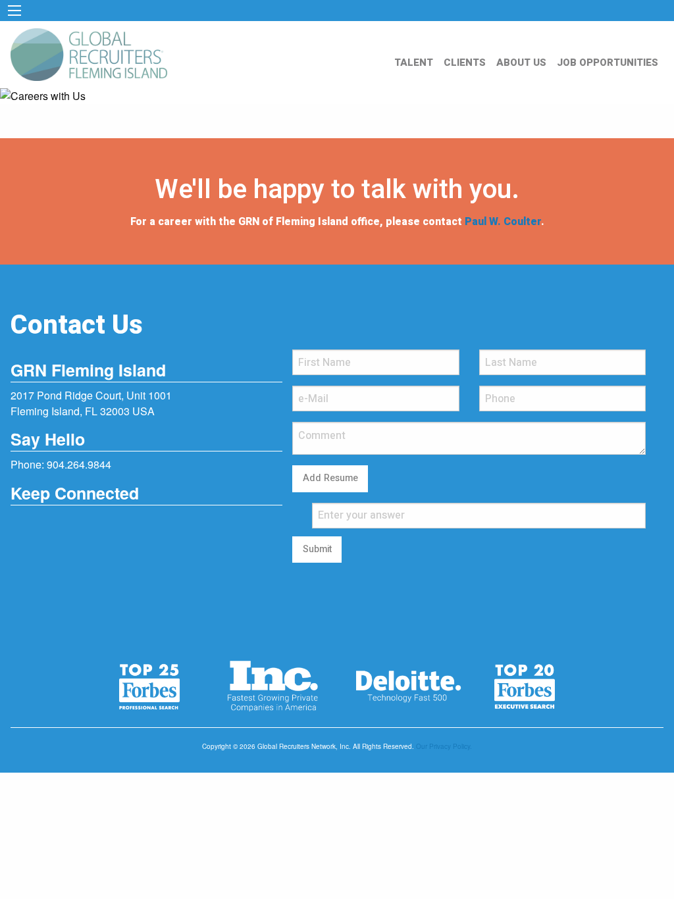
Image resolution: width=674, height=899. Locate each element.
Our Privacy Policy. (444, 746)
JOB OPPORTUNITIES (607, 62)
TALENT (413, 62)
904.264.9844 (79, 464)
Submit (317, 549)
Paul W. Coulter (503, 222)
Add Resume (330, 478)
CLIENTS (465, 62)
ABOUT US (521, 62)
